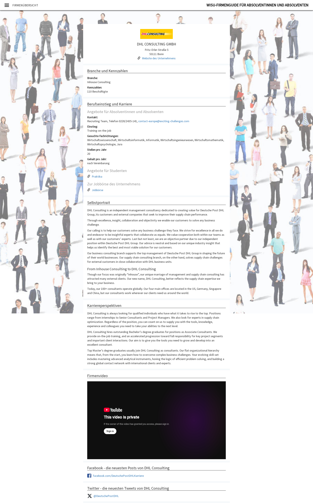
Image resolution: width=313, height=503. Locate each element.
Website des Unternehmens (159, 58)
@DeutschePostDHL (106, 496)
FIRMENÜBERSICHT (25, 5)
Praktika (97, 176)
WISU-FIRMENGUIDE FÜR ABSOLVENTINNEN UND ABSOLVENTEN (257, 5)
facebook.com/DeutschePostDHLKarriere (118, 476)
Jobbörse (97, 190)
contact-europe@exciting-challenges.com (163, 121)
